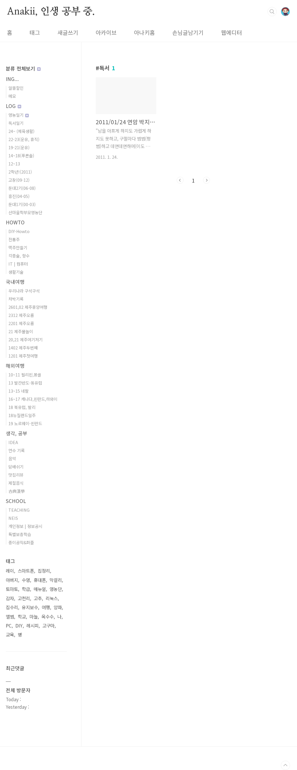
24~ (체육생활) (21, 131)
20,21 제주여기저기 (25, 339)
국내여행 (15, 281)
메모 (12, 96)
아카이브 (106, 32)
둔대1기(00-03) (22, 204)
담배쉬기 (15, 467)
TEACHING (19, 510)
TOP (285, 765)
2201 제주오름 (21, 323)
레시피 (32, 625)
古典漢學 (16, 491)
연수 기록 (16, 450)
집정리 (44, 570)
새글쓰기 (67, 32)
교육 (10, 634)
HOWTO (15, 222)
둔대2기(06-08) (22, 188)
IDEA (13, 442)
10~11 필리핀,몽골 (24, 375)
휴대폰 (40, 580)
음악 (12, 458)
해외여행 (15, 365)
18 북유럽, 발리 (21, 407)
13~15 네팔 (18, 391)
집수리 (12, 607)
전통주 (14, 239)
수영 (26, 580)
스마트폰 (26, 570)
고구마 (48, 625)
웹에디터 (231, 32)
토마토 (12, 589)
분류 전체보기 (21, 68)
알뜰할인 (15, 88)
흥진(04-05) (19, 196)
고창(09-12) (19, 180)
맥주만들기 (17, 247)
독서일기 (15, 123)
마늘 (34, 616)
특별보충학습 (19, 534)
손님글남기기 (188, 32)
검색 (272, 11)
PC (9, 625)
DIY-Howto (19, 231)
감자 (10, 598)
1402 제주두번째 (23, 348)
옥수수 (47, 616)
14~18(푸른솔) (21, 155)
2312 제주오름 (21, 315)
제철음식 (15, 483)
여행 (46, 607)
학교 (22, 616)
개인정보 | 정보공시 (25, 526)
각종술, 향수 (19, 256)
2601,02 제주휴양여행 (27, 307)
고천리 (24, 598)
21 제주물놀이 (20, 331)
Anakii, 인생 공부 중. (51, 11)
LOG (11, 105)
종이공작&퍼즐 (21, 542)
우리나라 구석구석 (24, 291)
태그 (35, 32)
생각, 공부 (16, 433)
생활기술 (15, 272)
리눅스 (52, 598)
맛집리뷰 (15, 475)
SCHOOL (16, 500)
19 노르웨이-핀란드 (25, 423)
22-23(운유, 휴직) (23, 139)
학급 (26, 589)
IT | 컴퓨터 (18, 264)
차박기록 (15, 299)
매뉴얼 (40, 589)
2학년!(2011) (20, 172)
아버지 (12, 580)
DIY (19, 625)
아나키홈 (144, 32)
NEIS (13, 518)
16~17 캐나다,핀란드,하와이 (32, 399)
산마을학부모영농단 (25, 212)
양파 (58, 607)
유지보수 (30, 607)
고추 (38, 598)
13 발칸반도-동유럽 (25, 383)
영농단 (56, 589)
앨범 (10, 616)
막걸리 (56, 580)
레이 (10, 570)
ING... (12, 78)
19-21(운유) (19, 147)
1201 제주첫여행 (23, 356)
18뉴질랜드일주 (22, 415)
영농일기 (16, 115)
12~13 (14, 164)
